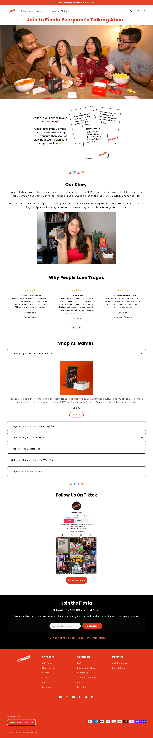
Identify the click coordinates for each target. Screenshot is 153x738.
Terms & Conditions (86, 677)
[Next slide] (79, 327)
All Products (48, 663)
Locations (47, 687)
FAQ (79, 663)
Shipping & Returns (86, 668)
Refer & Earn (118, 668)
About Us (47, 677)
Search (45, 672)
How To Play (48, 668)
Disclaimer (82, 687)
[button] (27, 11)
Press (45, 682)
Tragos (17, 732)
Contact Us (82, 672)
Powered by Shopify (29, 732)
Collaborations (119, 663)
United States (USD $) (20, 722)
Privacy (81, 682)
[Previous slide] (73, 327)
